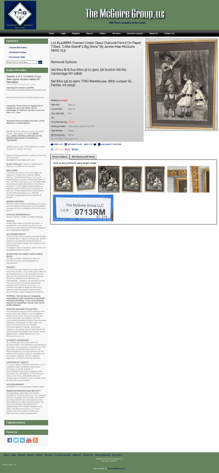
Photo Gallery (59, 156)
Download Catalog (17, 52)
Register (76, 33)
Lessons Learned (135, 33)
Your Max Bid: (57, 113)
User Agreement (102, 455)
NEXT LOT (88, 144)
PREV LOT (58, 144)
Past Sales (117, 455)
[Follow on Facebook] (9, 440)
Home (51, 33)
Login (63, 33)
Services (116, 33)
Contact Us (169, 33)
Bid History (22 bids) (83, 156)
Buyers (89, 33)
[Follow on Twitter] (16, 440)
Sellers (103, 33)
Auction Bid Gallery (18, 47)
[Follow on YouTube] (28, 440)
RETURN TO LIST (75, 144)
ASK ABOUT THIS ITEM (111, 144)
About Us (153, 33)
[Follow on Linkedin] (22, 440)
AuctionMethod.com (116, 468)
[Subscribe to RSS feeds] (35, 440)
